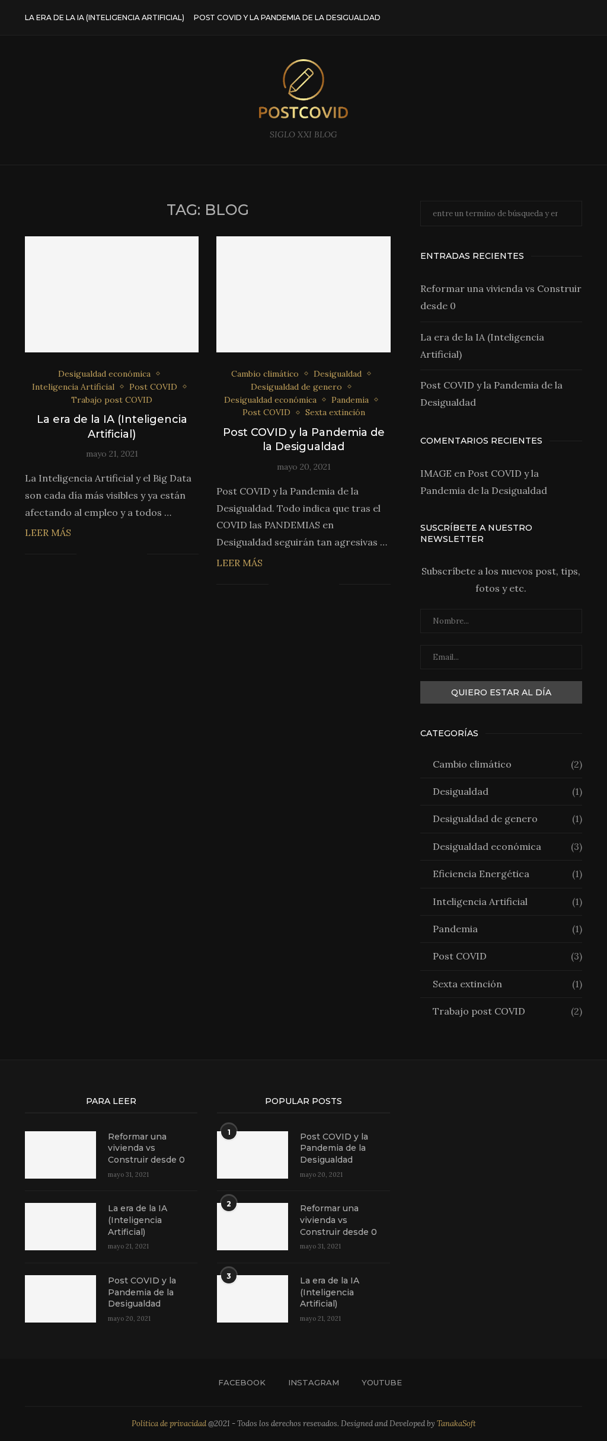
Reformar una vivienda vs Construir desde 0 (146, 1148)
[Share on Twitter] (113, 554)
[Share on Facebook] (100, 554)
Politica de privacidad (169, 1423)
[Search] (576, 18)
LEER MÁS (48, 532)
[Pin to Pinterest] (125, 554)
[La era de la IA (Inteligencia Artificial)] (112, 294)
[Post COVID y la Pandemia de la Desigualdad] (303, 294)
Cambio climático (507, 764)
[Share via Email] (138, 554)
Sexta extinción (507, 984)
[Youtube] (559, 18)
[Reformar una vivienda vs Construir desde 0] (60, 1155)
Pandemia (507, 929)
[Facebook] (534, 18)
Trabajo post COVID (507, 1011)
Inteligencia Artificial (507, 901)
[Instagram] (547, 18)
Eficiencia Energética (507, 874)
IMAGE (436, 473)
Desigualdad (507, 791)
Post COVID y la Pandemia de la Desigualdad (287, 17)
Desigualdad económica (507, 846)
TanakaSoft (456, 1423)
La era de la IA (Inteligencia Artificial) (104, 17)
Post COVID (507, 956)
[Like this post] (85, 554)
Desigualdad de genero (507, 818)
